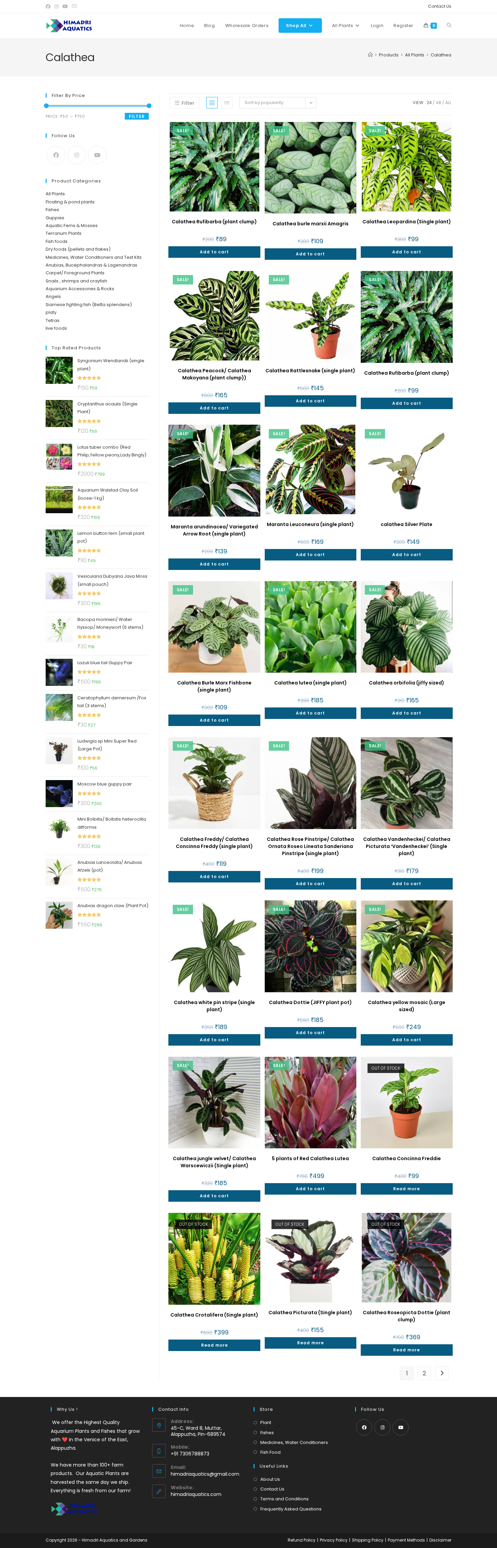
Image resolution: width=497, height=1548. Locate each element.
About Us (270, 1479)
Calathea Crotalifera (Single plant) (214, 1315)
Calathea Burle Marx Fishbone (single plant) (214, 686)
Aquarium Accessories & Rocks (80, 288)
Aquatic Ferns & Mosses (72, 225)
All (448, 102)
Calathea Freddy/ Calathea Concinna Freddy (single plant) (214, 843)
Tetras (53, 320)
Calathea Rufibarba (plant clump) (214, 221)
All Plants (55, 194)
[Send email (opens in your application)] (74, 6)
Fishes (52, 209)
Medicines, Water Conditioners (294, 1442)
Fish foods (57, 241)
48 (438, 102)
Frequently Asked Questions (291, 1509)
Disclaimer (440, 1540)
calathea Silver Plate (406, 524)
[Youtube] (97, 155)
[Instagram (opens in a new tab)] (56, 6)
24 (429, 102)
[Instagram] (76, 155)
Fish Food (270, 1452)
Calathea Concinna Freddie (406, 1158)
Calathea (441, 55)
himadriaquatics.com (196, 1494)
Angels (53, 296)
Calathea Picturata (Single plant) (310, 1312)
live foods (56, 328)
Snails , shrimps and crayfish (76, 281)
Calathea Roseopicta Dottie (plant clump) (406, 1316)
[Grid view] (212, 102)
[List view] (227, 102)
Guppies (55, 218)
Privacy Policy (334, 1540)
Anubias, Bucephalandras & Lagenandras (91, 265)
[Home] (370, 55)
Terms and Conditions (284, 1499)
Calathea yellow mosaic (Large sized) (406, 1006)
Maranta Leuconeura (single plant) (310, 524)
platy (51, 312)
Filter (137, 116)
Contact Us (439, 6)
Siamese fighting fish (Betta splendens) (89, 304)
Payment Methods (406, 1540)
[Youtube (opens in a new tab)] (65, 6)
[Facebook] (56, 155)
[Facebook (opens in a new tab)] (49, 6)
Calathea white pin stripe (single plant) (214, 1006)
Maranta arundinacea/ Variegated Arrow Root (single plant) (214, 530)
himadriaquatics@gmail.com (205, 1474)
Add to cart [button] (214, 252)
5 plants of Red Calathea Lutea (310, 1158)
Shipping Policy (367, 1540)
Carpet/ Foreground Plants (75, 273)
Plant (265, 1422)
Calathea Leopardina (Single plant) (406, 221)
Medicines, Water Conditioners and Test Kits (94, 257)
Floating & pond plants (70, 202)
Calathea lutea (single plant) (310, 682)
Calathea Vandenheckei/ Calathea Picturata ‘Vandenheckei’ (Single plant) (406, 846)
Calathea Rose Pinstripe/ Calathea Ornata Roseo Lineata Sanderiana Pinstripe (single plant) (310, 846)
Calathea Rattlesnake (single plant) (310, 370)
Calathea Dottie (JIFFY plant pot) (310, 1002)
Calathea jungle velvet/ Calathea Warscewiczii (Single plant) (214, 1162)
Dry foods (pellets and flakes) (78, 249)
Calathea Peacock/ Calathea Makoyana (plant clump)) (214, 374)
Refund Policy (301, 1540)
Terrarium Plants (63, 233)
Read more (406, 1189)
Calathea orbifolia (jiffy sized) (406, 682)
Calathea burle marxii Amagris (311, 223)
